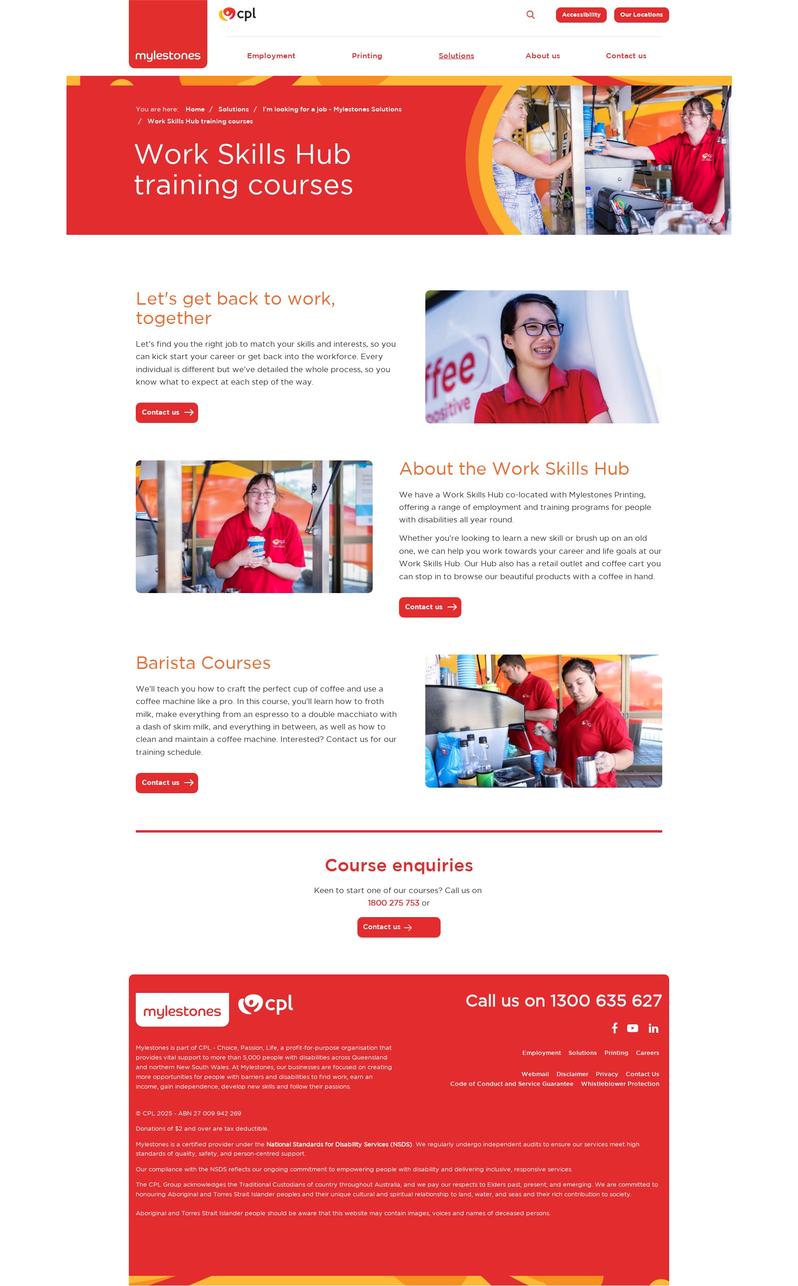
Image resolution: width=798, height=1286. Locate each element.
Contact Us (642, 1074)
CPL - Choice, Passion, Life (238, 1048)
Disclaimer (572, 1074)
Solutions (456, 56)
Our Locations (641, 15)
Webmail (535, 1074)
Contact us (626, 56)
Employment (271, 56)
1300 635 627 (606, 1001)
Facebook (612, 1028)
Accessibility (581, 15)
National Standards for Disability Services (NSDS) (339, 1144)
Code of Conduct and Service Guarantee (512, 1084)
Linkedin (653, 1028)
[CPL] (237, 14)
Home (195, 109)
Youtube (632, 1028)
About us (543, 56)
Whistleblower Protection (620, 1084)
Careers (647, 1053)
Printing (367, 56)
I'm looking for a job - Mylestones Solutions (332, 109)
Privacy (607, 1074)
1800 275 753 (393, 903)
